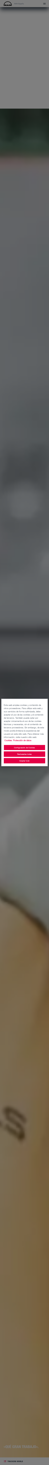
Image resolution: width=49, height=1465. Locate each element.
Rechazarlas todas (24, 754)
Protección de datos (21, 740)
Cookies (8, 740)
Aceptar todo (24, 761)
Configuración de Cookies (24, 747)
